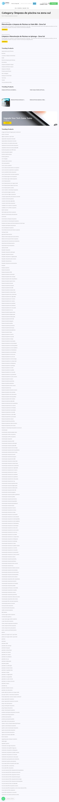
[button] (3, 798)
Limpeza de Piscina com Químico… (9, 89)
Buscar (34, 3)
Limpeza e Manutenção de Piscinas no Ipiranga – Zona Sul (23, 36)
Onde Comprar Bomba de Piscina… (37, 89)
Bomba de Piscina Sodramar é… (18, 99)
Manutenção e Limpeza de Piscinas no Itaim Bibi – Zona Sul (24, 24)
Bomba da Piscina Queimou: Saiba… (37, 99)
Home (3, 16)
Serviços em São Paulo (6, 22)
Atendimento (44, 3)
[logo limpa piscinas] (5, 3)
